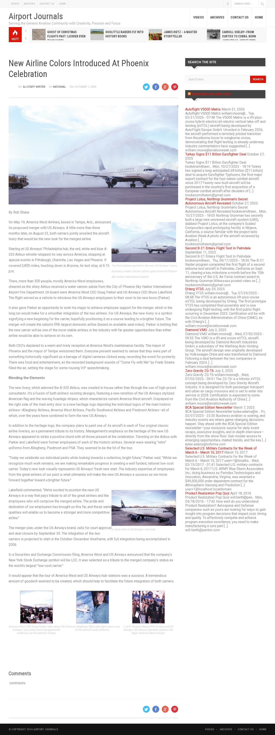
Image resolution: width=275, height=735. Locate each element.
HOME (62, 3)
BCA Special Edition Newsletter (208, 407)
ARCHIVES (29, 3)
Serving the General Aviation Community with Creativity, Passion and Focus (65, 23)
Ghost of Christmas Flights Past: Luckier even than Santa (66, 36)
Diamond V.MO (196, 330)
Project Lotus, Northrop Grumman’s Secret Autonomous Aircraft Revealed (216, 201)
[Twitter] (146, 86)
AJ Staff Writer (34, 86)
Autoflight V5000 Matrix (203, 109)
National (59, 86)
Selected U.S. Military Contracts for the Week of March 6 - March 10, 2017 (221, 450)
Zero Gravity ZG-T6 (199, 371)
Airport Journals (36, 16)
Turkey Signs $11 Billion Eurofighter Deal (215, 154)
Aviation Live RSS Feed (211, 94)
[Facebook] (155, 86)
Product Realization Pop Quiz (207, 493)
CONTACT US (47, 3)
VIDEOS (15, 3)
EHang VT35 (194, 289)
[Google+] (165, 86)
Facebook (228, 4)
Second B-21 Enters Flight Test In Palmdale (218, 248)
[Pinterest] (174, 86)
